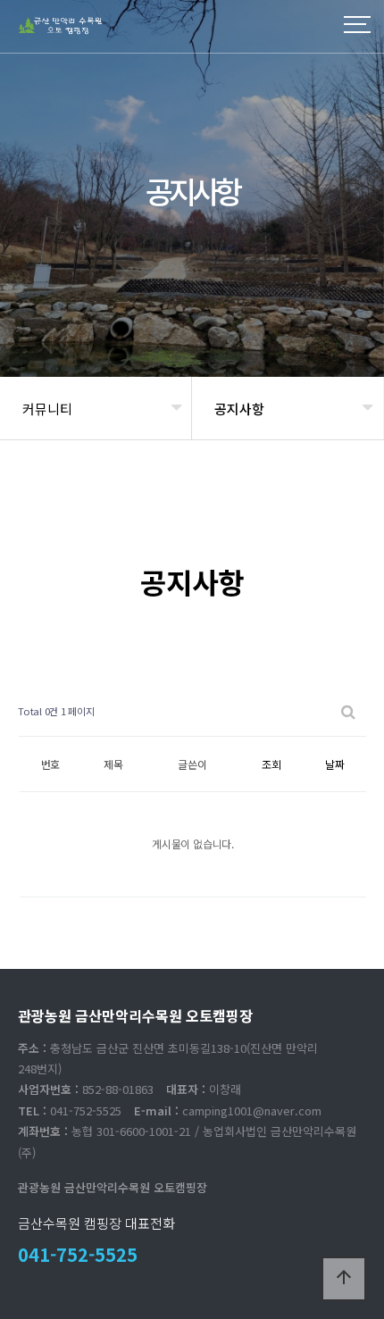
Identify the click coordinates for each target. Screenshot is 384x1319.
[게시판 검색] (348, 711)
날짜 (335, 764)
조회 (271, 764)
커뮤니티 (47, 408)
